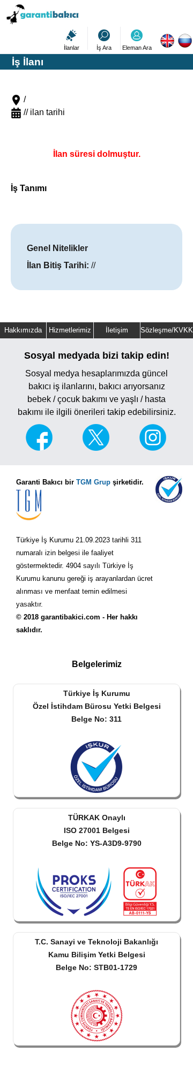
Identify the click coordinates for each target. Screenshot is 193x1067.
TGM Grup (93, 482)
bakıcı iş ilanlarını (61, 386)
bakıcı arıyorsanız (132, 386)
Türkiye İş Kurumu (44, 540)
